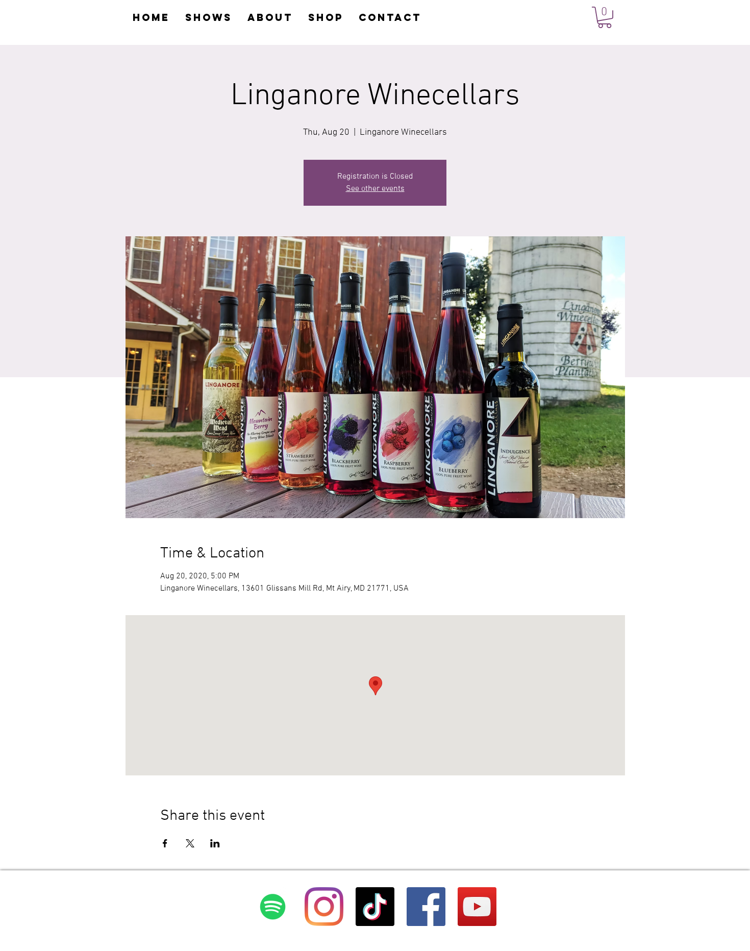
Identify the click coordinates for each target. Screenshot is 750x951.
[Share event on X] (190, 843)
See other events (375, 189)
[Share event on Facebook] (165, 843)
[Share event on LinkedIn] (215, 843)
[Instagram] (324, 906)
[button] (604, 17)
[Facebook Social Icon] (426, 906)
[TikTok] (375, 906)
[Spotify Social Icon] (273, 906)
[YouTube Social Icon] (477, 906)
